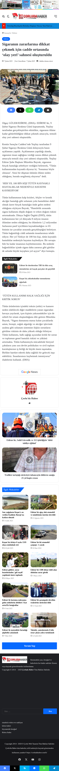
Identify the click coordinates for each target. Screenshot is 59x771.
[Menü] (55, 17)
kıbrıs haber (6, 726)
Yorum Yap (29, 646)
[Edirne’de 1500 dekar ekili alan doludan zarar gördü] (44, 559)
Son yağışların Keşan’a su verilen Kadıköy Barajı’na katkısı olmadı (13, 515)
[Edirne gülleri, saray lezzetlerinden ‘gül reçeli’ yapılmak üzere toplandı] (15, 559)
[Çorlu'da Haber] (29, 16)
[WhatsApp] (29, 110)
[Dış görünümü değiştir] (8, 17)
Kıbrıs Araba (6, 732)
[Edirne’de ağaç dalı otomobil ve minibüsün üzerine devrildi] (44, 502)
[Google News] (29, 372)
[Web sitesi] (29, 403)
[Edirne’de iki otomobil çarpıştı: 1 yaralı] (44, 532)
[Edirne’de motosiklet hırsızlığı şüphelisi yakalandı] (15, 620)
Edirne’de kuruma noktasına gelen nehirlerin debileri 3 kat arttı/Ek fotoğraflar (14, 602)
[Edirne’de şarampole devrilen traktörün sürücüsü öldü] (44, 590)
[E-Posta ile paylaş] (48, 110)
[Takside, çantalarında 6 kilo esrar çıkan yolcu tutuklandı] (44, 620)
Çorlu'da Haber (29, 398)
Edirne (14, 33)
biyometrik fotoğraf (9, 729)
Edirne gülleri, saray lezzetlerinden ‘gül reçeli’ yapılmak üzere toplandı (12, 572)
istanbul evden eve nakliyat (12, 722)
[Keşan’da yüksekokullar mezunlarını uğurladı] (9, 282)
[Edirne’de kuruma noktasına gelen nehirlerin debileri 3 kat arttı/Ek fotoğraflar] (15, 590)
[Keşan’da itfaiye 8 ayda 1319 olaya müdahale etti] (15, 532)
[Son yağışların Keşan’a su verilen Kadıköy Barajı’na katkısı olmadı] (15, 502)
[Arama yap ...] (3, 17)
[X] (20, 110)
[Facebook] (11, 110)
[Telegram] (39, 110)
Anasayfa (7, 33)
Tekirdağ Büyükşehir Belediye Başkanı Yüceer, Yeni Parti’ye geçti (31, 26)
